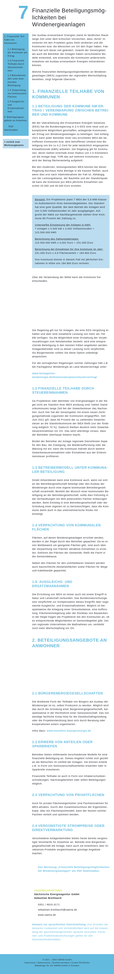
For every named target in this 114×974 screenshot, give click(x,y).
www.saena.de (47, 914)
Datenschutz (44, 962)
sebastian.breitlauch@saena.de (57, 909)
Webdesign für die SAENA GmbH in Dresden (57, 965)
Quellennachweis (60, 962)
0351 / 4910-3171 (49, 904)
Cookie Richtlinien (80, 962)
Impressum (30, 962)
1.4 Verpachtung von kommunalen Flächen (17, 93)
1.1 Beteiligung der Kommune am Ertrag (17, 52)
